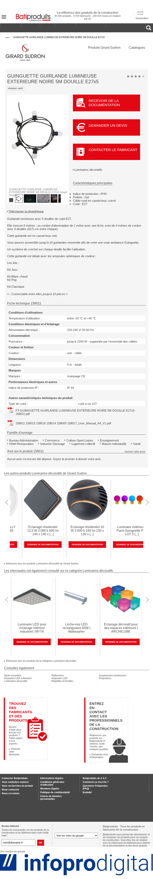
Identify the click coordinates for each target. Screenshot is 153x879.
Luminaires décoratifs (88, 169)
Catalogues (137, 47)
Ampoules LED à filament (17, 678)
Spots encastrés (12, 675)
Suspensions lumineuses (112, 675)
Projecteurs (105, 678)
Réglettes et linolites (62, 681)
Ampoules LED (59, 678)
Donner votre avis (134, 451)
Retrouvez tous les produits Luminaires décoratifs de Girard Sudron (42, 563)
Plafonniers (57, 675)
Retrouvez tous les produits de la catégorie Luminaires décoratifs (41, 661)
